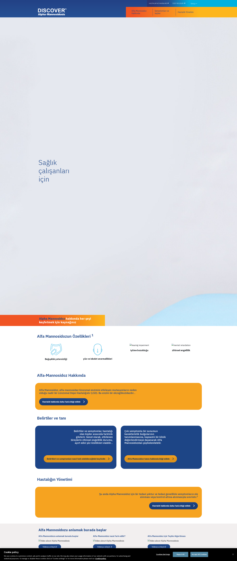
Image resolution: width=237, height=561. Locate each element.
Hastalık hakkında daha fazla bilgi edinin (61, 402)
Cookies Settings (163, 554)
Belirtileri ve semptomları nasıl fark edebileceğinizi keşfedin (76, 459)
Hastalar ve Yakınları (158, 3)
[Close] (233, 554)
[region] (118, 554)
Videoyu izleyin (49, 547)
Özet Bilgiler (177, 3)
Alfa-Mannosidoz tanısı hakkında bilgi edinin (148, 459)
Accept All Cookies (199, 554)
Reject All (180, 554)
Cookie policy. (100, 558)
